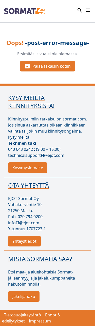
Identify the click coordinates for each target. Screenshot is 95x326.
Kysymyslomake (27, 167)
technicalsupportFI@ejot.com (36, 155)
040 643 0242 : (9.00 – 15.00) (34, 149)
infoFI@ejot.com (23, 222)
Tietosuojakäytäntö (22, 315)
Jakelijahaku (23, 296)
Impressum (40, 321)
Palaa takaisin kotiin (51, 66)
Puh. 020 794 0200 (25, 216)
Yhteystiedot (24, 241)
